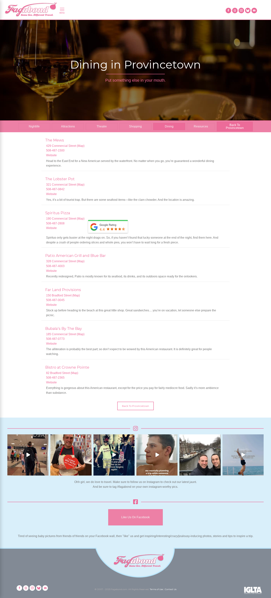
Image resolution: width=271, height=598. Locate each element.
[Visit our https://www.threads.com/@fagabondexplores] (235, 10)
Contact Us (170, 589)
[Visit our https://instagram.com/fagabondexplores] (241, 10)
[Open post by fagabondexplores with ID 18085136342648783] (70, 455)
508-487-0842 (55, 189)
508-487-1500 (55, 150)
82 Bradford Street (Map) (62, 373)
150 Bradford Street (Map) (63, 295)
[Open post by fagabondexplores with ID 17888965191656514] (199, 455)
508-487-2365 (55, 377)
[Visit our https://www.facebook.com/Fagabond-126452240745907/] (228, 10)
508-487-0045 (55, 300)
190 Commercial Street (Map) (65, 218)
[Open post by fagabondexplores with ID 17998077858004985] (243, 455)
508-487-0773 (55, 338)
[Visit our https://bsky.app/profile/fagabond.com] (248, 10)
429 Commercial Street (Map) (65, 145)
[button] (135, 406)
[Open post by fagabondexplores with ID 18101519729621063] (114, 455)
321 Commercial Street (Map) (65, 184)
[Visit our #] (254, 10)
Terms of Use (156, 589)
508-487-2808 (55, 223)
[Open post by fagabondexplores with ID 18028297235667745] (27, 455)
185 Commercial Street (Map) (65, 334)
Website (51, 155)
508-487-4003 (55, 266)
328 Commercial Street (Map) (65, 261)
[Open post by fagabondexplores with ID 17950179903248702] (157, 455)
